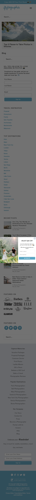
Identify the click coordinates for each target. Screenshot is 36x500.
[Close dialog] (35, 238)
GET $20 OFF (27, 258)
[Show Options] (34, 251)
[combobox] (27, 251)
